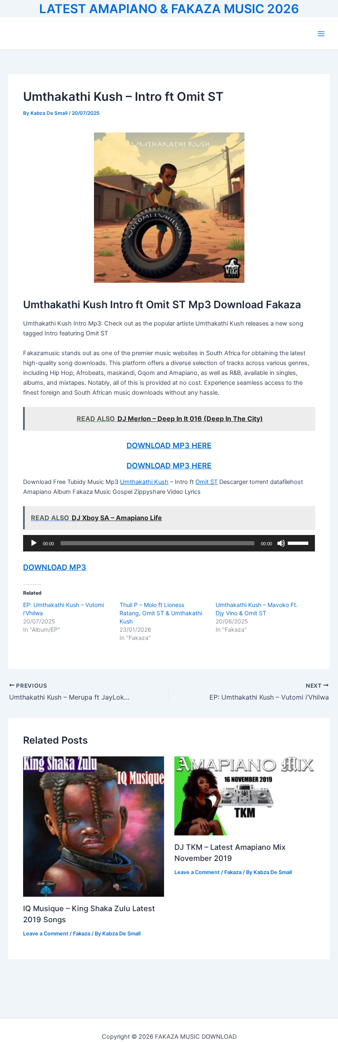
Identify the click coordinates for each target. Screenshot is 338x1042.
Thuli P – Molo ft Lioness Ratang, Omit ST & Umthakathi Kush (161, 613)
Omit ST (206, 482)
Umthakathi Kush (144, 482)
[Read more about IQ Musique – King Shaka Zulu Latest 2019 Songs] (93, 826)
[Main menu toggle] (321, 33)
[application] (169, 543)
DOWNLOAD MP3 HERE (169, 445)
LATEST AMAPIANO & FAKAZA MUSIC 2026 (169, 8)
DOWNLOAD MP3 (54, 567)
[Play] (34, 543)
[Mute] (281, 543)
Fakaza (81, 933)
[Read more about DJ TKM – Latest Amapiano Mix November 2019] (244, 795)
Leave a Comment (45, 933)
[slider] (299, 542)
